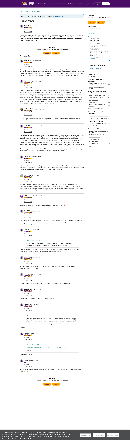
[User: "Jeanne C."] (21, 196)
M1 (25, 175)
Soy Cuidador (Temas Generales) (100, 123)
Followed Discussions (94, 29)
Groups (90, 31)
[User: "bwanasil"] (21, 26)
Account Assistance (99, 143)
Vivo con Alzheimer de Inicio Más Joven (99, 118)
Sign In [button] (47, 53)
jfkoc (25, 274)
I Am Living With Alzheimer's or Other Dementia (99, 84)
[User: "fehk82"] (21, 360)
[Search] (93, 3)
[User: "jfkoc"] (21, 274)
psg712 (26, 257)
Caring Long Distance (99, 102)
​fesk (25, 229)
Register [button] (56, 53)
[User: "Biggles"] (21, 81)
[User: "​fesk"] (21, 230)
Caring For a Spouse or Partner (99, 97)
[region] (65, 435)
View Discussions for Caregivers (96, 134)
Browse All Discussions (94, 139)
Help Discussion (59, 16)
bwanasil (26, 25)
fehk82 (26, 360)
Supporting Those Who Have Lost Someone (99, 105)
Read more (92, 58)
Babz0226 (27, 211)
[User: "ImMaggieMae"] (21, 109)
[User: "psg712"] (21, 257)
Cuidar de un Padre (100, 126)
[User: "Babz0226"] (21, 211)
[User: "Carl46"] (21, 156)
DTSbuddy (27, 125)
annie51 (26, 60)
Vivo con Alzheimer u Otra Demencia (100, 116)
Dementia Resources (94, 141)
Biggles (26, 81)
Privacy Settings (85, 435)
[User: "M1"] (21, 175)
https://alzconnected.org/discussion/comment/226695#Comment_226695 (46, 347)
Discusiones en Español (94, 137)
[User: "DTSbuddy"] (21, 126)
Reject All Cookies (99, 435)
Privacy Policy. (26, 438)
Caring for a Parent (99, 100)
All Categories (92, 76)
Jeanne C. (27, 195)
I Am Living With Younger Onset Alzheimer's (99, 87)
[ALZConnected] (28, 3)
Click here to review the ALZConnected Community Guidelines (99, 69)
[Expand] (52, 325)
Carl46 (26, 156)
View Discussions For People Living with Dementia (98, 132)
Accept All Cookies (112, 435)
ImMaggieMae (28, 109)
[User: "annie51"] (21, 61)
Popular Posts (92, 33)
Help (99, 146)
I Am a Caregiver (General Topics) (99, 95)
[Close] (127, 434)
